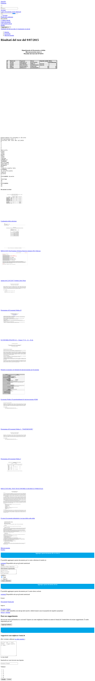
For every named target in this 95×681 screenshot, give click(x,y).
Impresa (6, 32)
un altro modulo (20, 639)
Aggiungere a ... (5, 27)
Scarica (3, 550)
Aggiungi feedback (6, 624)
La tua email (4, 657)
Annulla (3, 679)
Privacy (3, 612)
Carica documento (6, 12)
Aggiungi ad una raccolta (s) (9, 29)
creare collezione (6, 581)
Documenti (4, 602)
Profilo (3, 25)
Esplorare (3, 3)
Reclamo (3, 609)
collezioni (10, 17)
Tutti (4, 577)
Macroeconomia (9, 35)
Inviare (9, 679)
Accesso (3, 10)
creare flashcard (16, 12)
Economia (7, 34)
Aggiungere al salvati (24, 29)
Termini (8, 612)
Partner (8, 609)
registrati (3, 563)
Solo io (5, 579)
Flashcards (4, 17)
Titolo (2, 565)
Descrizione (8, 568)
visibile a (3, 575)
